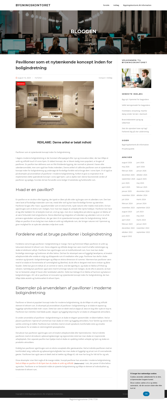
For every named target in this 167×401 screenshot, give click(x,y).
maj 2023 (140, 216)
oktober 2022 (127, 232)
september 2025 (128, 179)
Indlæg (116, 5)
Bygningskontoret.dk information (137, 5)
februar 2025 (142, 187)
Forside (106, 5)
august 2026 (127, 162)
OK (146, 394)
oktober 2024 (142, 195)
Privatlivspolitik (128, 149)
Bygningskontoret (33, 5)
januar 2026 (141, 171)
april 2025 (126, 187)
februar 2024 (127, 203)
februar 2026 (127, 171)
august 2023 (127, 211)
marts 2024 (141, 199)
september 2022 (143, 232)
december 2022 (128, 228)
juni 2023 (125, 216)
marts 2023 (141, 220)
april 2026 (141, 166)
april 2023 (126, 220)
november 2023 (128, 207)
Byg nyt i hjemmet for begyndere (135, 99)
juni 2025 (125, 183)
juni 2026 (140, 162)
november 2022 (143, 228)
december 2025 (128, 175)
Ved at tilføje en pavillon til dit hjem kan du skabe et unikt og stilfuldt (44, 363)
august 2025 (142, 179)
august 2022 (127, 236)
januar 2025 (127, 191)
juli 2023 (140, 211)
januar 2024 (141, 203)
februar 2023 (127, 224)
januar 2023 (141, 224)
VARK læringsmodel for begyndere (136, 105)
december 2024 (143, 191)
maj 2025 (140, 183)
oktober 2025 (142, 175)
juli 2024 (125, 199)
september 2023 (143, 207)
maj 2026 (125, 166)
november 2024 (128, 195)
